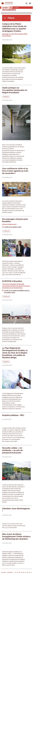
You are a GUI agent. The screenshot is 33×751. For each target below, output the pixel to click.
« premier (3, 572)
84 (17, 572)
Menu (29, 2)
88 (25, 572)
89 (27, 572)
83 (15, 572)
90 (29, 572)
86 (21, 572)
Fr (10, 7)
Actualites (5, 7)
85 (19, 572)
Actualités (16, 7)
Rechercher (26, 2)
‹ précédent (10, 572)
